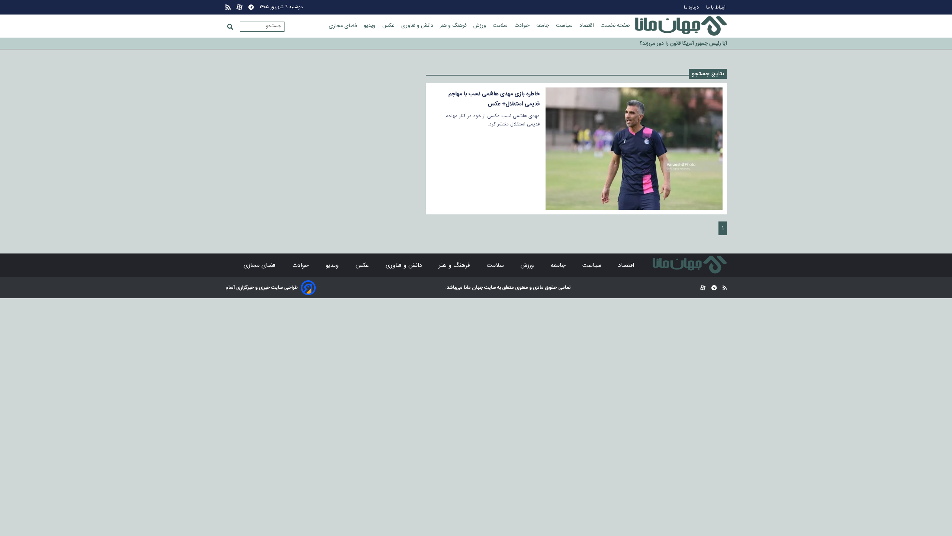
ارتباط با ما (716, 8)
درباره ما (692, 8)
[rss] (228, 7)
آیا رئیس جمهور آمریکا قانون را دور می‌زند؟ (683, 43)
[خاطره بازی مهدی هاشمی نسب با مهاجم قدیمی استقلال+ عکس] (634, 148)
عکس (389, 25)
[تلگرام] (251, 7)
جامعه (543, 25)
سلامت (501, 25)
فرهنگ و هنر (454, 25)
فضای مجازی (343, 26)
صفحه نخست (615, 25)
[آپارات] (239, 7)
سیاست (565, 25)
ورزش (480, 25)
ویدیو (370, 25)
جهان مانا (473, 288)
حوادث (522, 25)
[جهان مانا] (680, 26)
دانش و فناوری (418, 25)
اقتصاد (587, 25)
